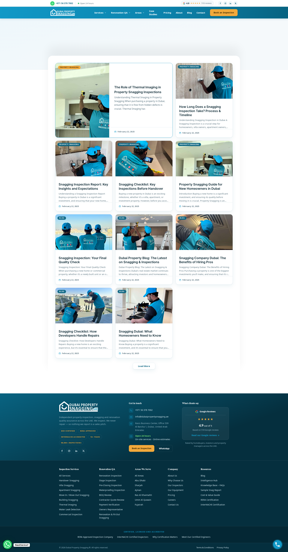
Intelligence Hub (209, 480)
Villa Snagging (66, 485)
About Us (172, 475)
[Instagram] (225, 3)
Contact (200, 12)
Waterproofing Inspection (112, 490)
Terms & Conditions (205, 547)
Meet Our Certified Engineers (196, 536)
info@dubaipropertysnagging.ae (151, 416)
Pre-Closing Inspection (110, 485)
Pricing (167, 12)
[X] (235, 3)
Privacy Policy (223, 547)
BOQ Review (105, 495)
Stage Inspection (107, 480)
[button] (144, 366)
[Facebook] (220, 3)
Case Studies (153, 12)
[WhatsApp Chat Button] (7, 544)
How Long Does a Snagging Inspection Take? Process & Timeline (200, 111)
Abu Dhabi (140, 480)
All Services (64, 475)
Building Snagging (68, 499)
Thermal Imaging (68, 504)
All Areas (139, 475)
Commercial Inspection (70, 514)
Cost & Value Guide (210, 495)
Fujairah (139, 504)
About (179, 12)
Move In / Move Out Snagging (74, 495)
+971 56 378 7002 (144, 410)
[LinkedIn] (230, 3)
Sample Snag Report (211, 490)
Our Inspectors (175, 485)
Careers (172, 499)
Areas (138, 12)
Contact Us (173, 504)
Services (98, 12)
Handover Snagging (69, 480)
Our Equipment (175, 490)
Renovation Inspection (110, 475)
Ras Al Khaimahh (143, 495)
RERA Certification (210, 499)
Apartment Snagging (69, 490)
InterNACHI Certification (213, 504)
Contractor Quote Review (111, 499)
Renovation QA (119, 12)
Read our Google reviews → (205, 435)
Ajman (138, 490)
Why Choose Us (175, 480)
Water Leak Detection (69, 509)
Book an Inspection (224, 12)
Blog (189, 12)
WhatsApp (164, 448)
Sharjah (139, 485)
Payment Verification (109, 504)
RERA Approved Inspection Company (95, 536)
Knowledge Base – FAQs (213, 485)
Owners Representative (111, 509)
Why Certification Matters (165, 536)
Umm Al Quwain (143, 499)
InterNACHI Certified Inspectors (132, 536)
